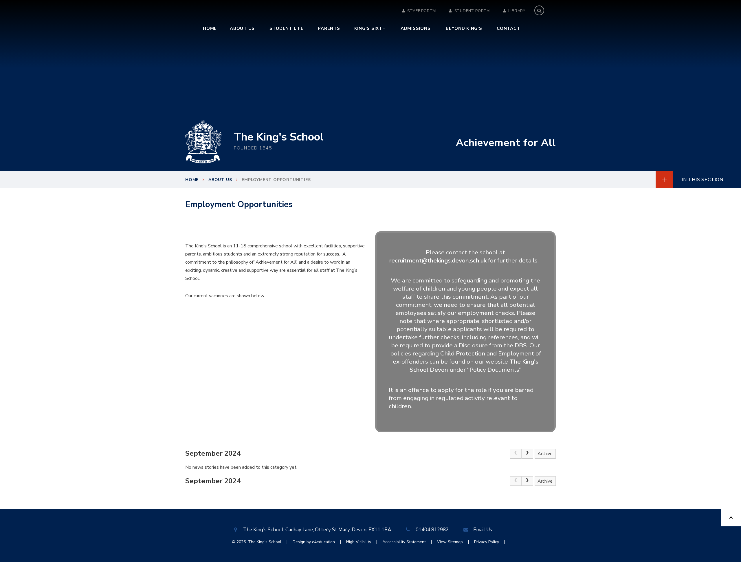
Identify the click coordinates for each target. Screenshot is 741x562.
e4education (323, 542)
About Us (220, 180)
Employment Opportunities (276, 180)
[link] (516, 454)
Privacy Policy (486, 542)
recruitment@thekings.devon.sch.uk (438, 260)
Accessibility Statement (404, 542)
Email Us (482, 529)
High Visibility (358, 542)
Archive (545, 453)
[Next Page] (527, 454)
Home (192, 180)
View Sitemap (450, 542)
